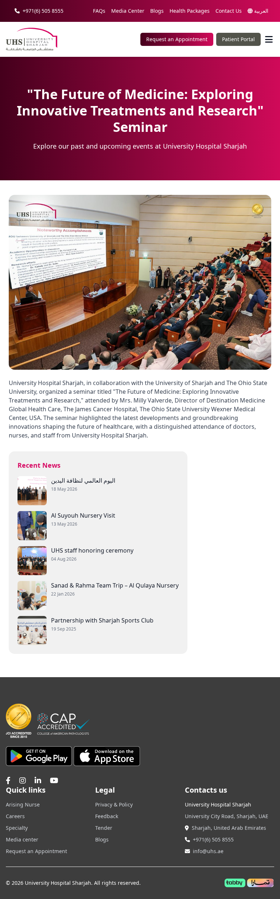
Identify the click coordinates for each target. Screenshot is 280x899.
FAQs (99, 10)
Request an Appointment (176, 39)
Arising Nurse (23, 804)
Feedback (106, 816)
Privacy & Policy (114, 804)
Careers (15, 816)
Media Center (127, 10)
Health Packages (190, 10)
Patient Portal (238, 39)
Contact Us (228, 10)
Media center (22, 839)
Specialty (17, 827)
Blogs (157, 10)
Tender (103, 827)
